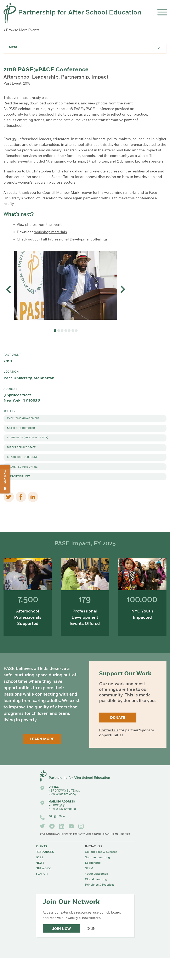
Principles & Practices (99, 884)
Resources (45, 852)
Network (43, 868)
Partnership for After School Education (79, 13)
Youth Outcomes (96, 873)
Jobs (39, 857)
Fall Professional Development (66, 239)
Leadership (93, 863)
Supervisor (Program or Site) (27, 438)
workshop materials (50, 232)
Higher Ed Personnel (22, 467)
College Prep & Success (101, 852)
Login (90, 929)
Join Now (61, 929)
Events (41, 846)
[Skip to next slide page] (122, 289)
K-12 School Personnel (23, 457)
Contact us (108, 730)
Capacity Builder (18, 476)
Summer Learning (97, 857)
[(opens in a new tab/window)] (42, 826)
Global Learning (96, 879)
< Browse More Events (22, 30)
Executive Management (23, 418)
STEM (89, 868)
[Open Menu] (162, 12)
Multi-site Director (21, 428)
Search (42, 873)
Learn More (42, 739)
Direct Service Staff (21, 447)
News (40, 863)
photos (31, 225)
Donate (117, 718)
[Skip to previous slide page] (9, 289)
